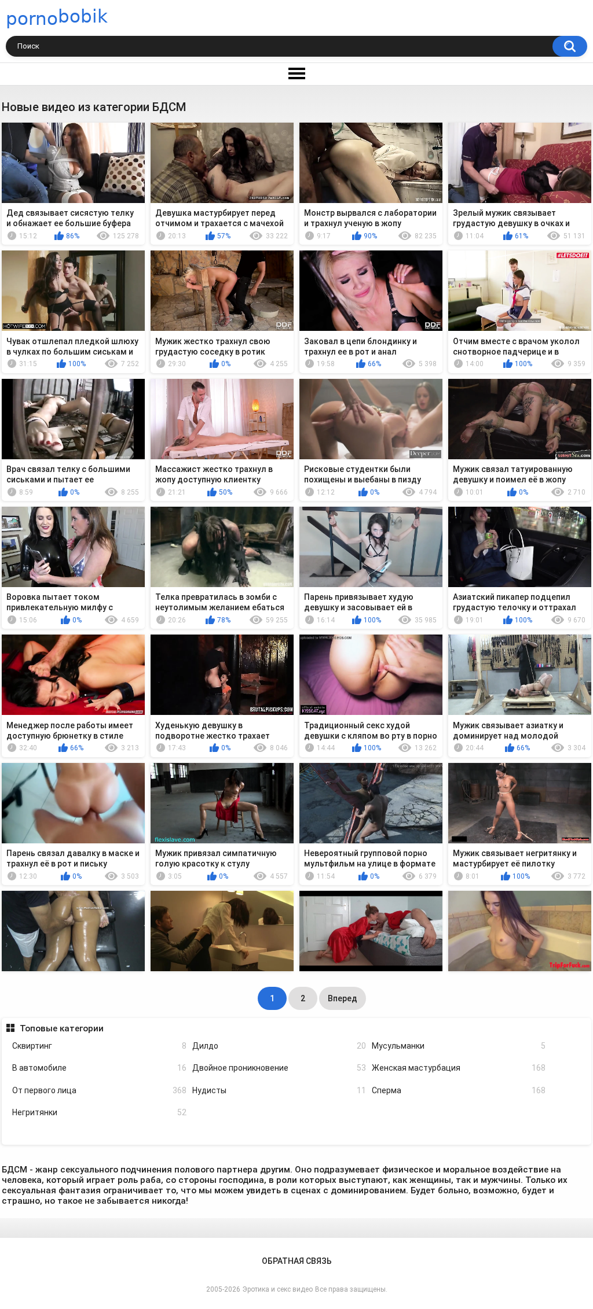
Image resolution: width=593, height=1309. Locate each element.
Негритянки (99, 1112)
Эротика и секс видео (278, 1289)
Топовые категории (61, 1028)
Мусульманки (459, 1045)
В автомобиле (99, 1067)
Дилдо (279, 1045)
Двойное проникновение (279, 1067)
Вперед (342, 998)
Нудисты (279, 1090)
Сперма (459, 1090)
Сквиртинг (99, 1045)
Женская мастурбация (459, 1067)
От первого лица (99, 1090)
